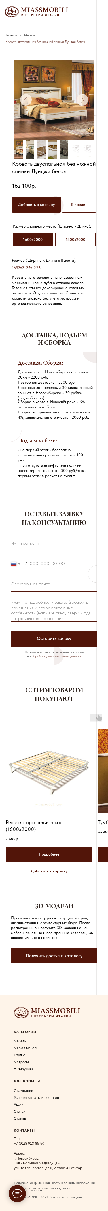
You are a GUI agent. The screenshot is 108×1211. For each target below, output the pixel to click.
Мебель (29, 35)
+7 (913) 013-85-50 (29, 1144)
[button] (79, 205)
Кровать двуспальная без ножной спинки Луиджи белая (45, 42)
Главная (11, 35)
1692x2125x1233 (26, 267)
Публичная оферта (28, 1190)
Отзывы (20, 1118)
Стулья (20, 1055)
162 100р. (24, 185)
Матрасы (21, 1062)
